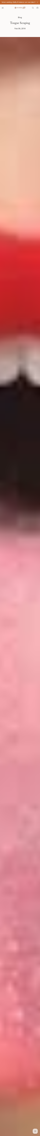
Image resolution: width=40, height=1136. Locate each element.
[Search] (33, 8)
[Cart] (37, 8)
